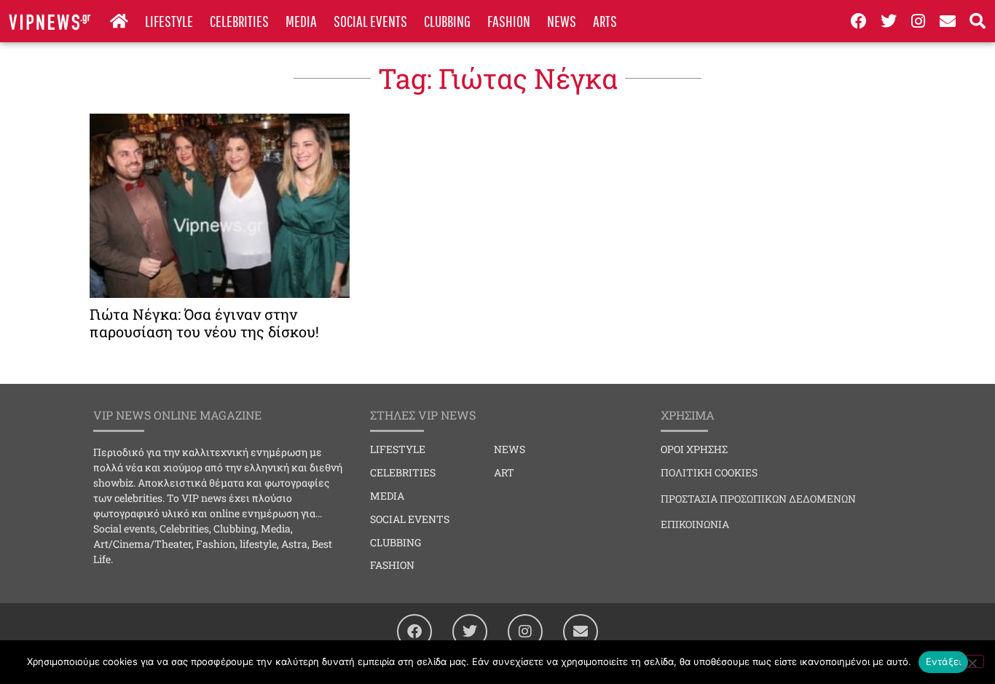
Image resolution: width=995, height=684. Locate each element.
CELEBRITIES (239, 21)
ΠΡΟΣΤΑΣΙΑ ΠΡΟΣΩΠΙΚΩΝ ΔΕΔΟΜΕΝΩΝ (758, 499)
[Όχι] (971, 661)
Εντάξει (943, 661)
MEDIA (301, 21)
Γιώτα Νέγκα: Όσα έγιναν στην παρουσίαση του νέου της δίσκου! (204, 322)
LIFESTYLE (169, 21)
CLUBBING (447, 21)
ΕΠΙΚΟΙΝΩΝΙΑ (695, 524)
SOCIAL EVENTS (370, 21)
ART (504, 472)
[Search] (977, 21)
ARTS (605, 21)
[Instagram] (918, 21)
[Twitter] (888, 21)
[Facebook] (858, 21)
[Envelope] (947, 21)
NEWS (561, 21)
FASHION (508, 21)
